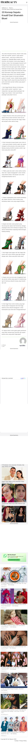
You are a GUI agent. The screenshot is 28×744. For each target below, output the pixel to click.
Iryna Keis (22, 345)
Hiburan (4, 345)
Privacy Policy (23, 740)
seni (3, 346)
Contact (17, 740)
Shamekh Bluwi (13, 59)
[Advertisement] (14, 37)
